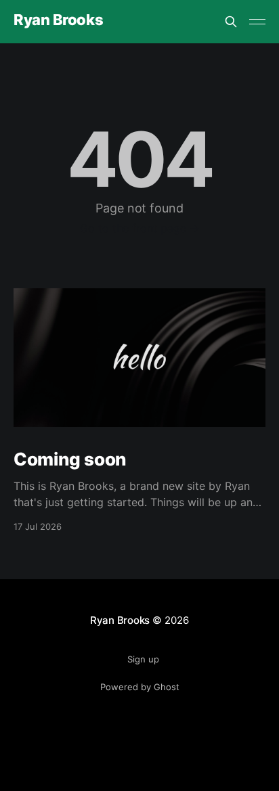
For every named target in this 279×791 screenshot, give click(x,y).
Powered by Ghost (139, 686)
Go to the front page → (140, 228)
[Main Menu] (257, 22)
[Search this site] (231, 21)
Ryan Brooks (58, 20)
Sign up (143, 659)
